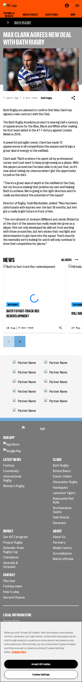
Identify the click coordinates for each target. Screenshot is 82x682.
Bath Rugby (22, 22)
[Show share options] (73, 98)
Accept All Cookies (40, 663)
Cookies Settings (41, 674)
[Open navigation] (77, 5)
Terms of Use (11, 621)
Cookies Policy (19, 651)
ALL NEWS (66, 260)
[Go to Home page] (19, 5)
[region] (41, 651)
